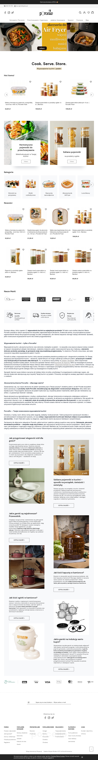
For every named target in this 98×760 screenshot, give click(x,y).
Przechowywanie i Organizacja (37, 20)
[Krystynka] (87, 299)
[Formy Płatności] (49, 682)
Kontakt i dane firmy (87, 731)
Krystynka (45, 737)
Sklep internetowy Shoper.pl (34, 751)
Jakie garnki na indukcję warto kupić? (68, 640)
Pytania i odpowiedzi (10, 731)
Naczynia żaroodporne (49, 194)
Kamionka (19, 736)
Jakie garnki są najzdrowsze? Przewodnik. (23, 515)
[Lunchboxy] (86, 184)
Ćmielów (45, 739)
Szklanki (19, 738)
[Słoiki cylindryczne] (30, 184)
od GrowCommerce (66, 751)
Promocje (79, 20)
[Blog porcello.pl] (12, 12)
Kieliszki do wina (21, 741)
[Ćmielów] (56, 299)
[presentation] (7, 95)
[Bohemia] (10, 299)
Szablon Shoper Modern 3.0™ (52, 751)
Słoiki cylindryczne (31, 194)
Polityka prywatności (10, 739)
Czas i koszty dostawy (74, 736)
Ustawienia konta (60, 734)
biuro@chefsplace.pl (22, 6)
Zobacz (26, 161)
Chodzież (45, 742)
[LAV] (26, 299)
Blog (87, 20)
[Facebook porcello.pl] (5, 12)
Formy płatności (73, 733)
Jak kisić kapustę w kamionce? (69, 572)
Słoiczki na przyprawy (12, 194)
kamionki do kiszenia (62, 362)
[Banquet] (41, 299)
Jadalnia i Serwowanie (57, 20)
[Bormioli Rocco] (72, 299)
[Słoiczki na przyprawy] (12, 184)
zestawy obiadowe (67, 360)
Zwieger (45, 731)
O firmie (83, 734)
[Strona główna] (46, 12)
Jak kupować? (8, 734)
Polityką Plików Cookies (58, 756)
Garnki (19, 744)
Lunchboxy (86, 193)
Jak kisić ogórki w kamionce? (23, 597)
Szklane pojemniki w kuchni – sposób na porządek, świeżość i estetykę (69, 482)
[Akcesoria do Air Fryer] (67, 184)
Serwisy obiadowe (22, 733)
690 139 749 (9, 6)
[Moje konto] (84, 12)
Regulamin (7, 742)
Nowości (71, 20)
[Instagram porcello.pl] (9, 12)
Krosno (45, 734)
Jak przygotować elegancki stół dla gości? (26, 439)
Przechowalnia (59, 737)
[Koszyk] (93, 12)
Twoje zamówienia (60, 731)
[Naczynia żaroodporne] (49, 184)
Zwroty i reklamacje (9, 737)
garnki (90, 366)
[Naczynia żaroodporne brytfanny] (49, 37)
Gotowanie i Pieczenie (16, 20)
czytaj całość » (19, 463)
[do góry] (91, 749)
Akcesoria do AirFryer (67, 194)
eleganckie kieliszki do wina (65, 364)
